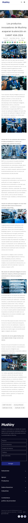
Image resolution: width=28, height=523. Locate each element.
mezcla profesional (18, 405)
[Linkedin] (25, 516)
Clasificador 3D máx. (7, 407)
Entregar (10, 463)
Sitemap (20, 512)
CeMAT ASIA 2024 (6, 405)
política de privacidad (8, 501)
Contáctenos (5, 498)
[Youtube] (22, 516)
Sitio (23, 40)
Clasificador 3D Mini (20, 407)
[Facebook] (19, 516)
